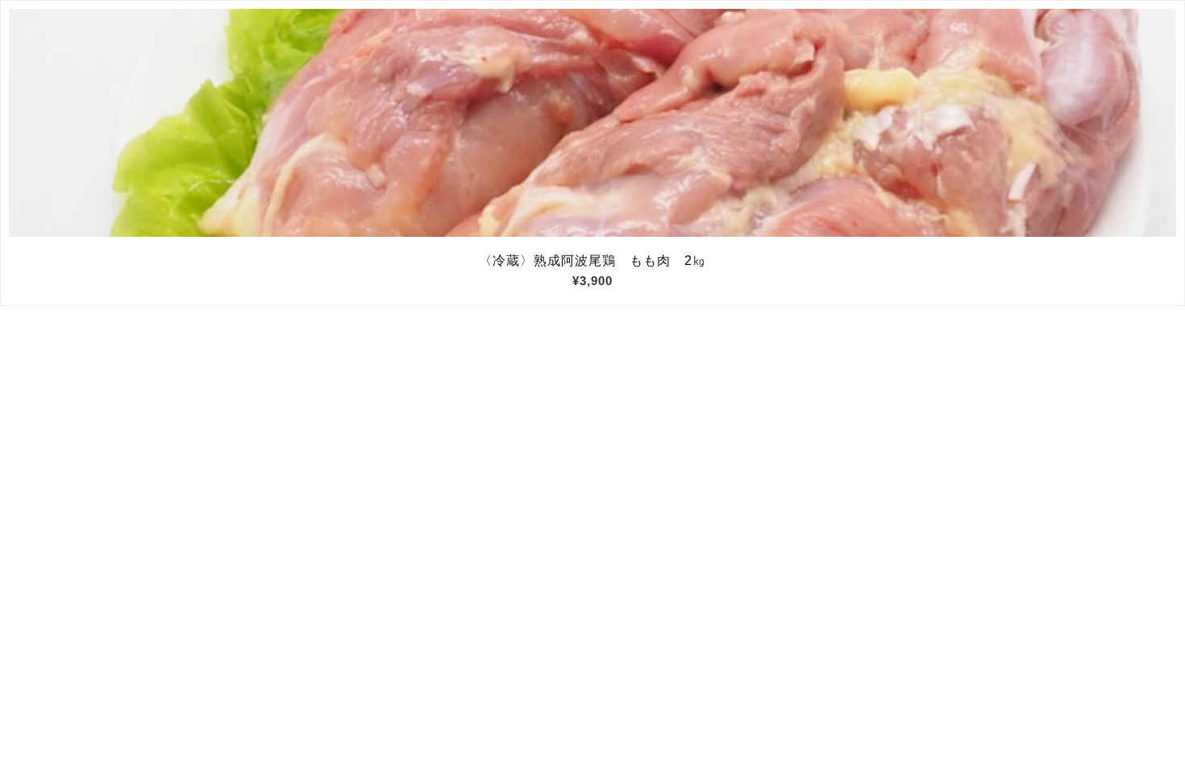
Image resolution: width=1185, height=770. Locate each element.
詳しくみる (593, 123)
